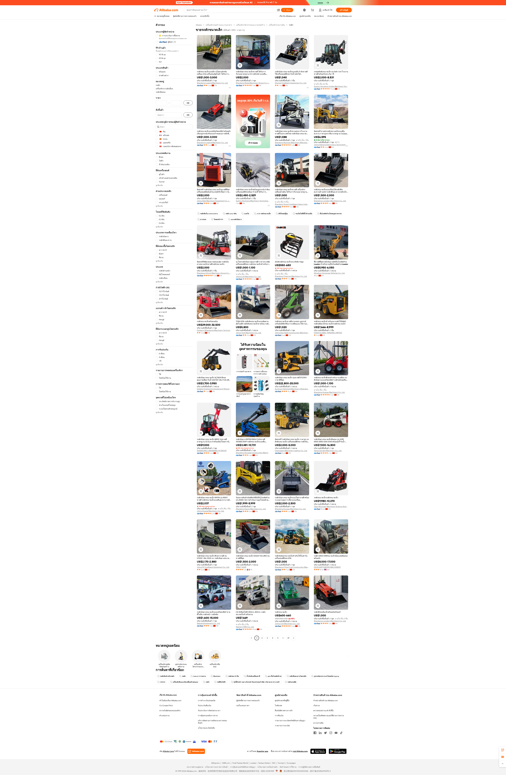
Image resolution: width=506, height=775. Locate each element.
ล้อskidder (217, 676)
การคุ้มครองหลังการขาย (208, 715)
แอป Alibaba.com (300, 751)
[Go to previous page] (251, 638)
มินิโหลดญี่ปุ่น (283, 214)
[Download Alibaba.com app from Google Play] (338, 751)
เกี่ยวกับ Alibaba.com (168, 695)
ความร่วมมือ (318, 723)
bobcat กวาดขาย (199, 676)
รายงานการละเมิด (282, 725)
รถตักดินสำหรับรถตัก (167, 676)
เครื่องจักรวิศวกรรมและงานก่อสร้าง (250, 25)
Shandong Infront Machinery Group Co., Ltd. (214, 273)
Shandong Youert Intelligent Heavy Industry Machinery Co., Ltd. (292, 204)
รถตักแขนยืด (292, 682)
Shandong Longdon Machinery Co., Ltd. (330, 201)
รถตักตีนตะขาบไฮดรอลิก (297, 676)
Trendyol (281, 763)
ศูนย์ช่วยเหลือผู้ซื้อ (282, 700)
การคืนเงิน (279, 715)
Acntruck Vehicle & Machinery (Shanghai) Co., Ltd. (292, 389)
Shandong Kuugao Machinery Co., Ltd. (290, 509)
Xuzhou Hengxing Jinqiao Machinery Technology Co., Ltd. (331, 86)
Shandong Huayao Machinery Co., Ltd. (329, 392)
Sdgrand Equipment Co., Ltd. (208, 623)
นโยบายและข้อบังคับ (206, 728)
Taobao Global (264, 763)
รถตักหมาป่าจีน (233, 676)
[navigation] (174, 331)
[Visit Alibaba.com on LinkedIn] (320, 732)
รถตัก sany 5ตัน (231, 214)
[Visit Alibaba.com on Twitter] (325, 732)
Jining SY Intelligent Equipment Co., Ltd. (213, 567)
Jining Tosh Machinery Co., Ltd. (248, 333)
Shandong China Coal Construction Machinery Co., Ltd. (292, 567)
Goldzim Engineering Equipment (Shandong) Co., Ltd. (214, 389)
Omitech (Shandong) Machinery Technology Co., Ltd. (214, 330)
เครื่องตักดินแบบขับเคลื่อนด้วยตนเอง (185, 682)
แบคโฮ (246, 214)
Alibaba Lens (168, 751)
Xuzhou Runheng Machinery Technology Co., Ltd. (253, 201)
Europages (291, 763)
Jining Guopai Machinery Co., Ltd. (210, 511)
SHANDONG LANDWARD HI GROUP (212, 451)
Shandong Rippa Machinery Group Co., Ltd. (253, 83)
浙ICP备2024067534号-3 (320, 771)
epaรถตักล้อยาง (236, 219)
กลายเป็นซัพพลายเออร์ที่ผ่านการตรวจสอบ (328, 716)
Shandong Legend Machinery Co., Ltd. (212, 83)
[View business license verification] (277, 771)
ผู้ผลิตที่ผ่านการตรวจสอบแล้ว (248, 700)
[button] (278, 10)
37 (288, 638)
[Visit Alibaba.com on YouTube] (336, 732)
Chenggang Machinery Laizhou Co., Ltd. (291, 451)
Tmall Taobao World (240, 763)
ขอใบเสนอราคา (242, 705)
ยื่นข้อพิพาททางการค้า (284, 710)
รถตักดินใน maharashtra (209, 214)
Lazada (253, 763)
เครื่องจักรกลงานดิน (277, 25)
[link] (502, 750)
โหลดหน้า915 (218, 219)
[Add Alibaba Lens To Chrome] (196, 751)
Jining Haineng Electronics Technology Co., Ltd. (331, 145)
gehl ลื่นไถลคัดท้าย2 (275, 676)
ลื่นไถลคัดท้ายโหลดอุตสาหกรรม (331, 214)
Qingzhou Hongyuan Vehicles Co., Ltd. (329, 273)
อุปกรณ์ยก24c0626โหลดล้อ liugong (326, 676)
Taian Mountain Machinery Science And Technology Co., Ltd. (331, 506)
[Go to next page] (293, 638)
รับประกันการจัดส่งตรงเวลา (209, 710)
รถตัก (184, 676)
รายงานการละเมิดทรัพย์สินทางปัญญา (290, 720)
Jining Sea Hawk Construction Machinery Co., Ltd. (292, 333)
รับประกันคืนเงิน (204, 705)
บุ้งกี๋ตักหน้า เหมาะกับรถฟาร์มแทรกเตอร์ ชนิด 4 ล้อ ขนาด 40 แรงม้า (257, 682)
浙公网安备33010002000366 (296, 771)
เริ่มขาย (316, 705)
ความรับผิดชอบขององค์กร (170, 710)
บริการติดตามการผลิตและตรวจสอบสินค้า (212, 721)
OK (188, 103)
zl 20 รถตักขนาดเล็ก (264, 214)
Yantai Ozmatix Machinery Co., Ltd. (328, 451)
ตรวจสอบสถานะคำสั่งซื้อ (323, 710)
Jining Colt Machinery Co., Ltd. (248, 276)
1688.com (226, 763)
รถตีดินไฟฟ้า (221, 682)
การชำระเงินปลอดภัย (206, 700)
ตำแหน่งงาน (164, 715)
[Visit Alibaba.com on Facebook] (315, 732)
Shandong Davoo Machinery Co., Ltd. (251, 509)
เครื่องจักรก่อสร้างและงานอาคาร (219, 25)
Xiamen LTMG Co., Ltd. (245, 627)
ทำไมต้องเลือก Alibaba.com (170, 700)
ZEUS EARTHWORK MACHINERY (327, 567)
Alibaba (199, 25)
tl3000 (162, 682)
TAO (273, 763)
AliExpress (215, 763)
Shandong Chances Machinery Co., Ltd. (291, 276)
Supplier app (262, 751)
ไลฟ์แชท (278, 705)
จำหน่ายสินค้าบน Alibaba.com (325, 700)
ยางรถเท (203, 219)
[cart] (313, 10)
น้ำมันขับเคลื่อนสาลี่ (253, 676)
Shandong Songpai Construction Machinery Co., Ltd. (253, 453)
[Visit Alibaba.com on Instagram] (330, 732)
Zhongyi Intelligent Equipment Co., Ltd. (290, 83)
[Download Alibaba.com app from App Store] (318, 751)
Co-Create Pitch (166, 705)
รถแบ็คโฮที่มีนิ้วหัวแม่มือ (303, 214)
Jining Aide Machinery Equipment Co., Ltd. (214, 201)
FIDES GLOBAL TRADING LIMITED (328, 333)
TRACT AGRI (241, 567)
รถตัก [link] (291, 25)
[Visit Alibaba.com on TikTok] (341, 732)
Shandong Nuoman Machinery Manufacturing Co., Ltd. (292, 142)
